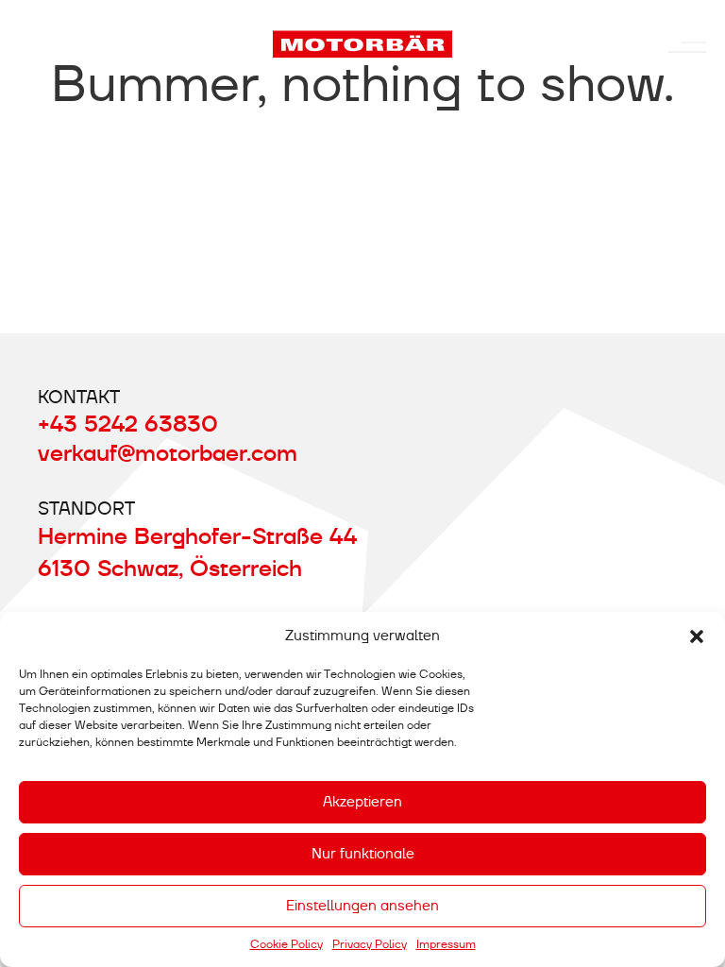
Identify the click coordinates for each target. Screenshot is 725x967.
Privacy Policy (369, 944)
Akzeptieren (362, 801)
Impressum (446, 944)
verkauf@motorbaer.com (167, 452)
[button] (696, 636)
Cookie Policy (286, 944)
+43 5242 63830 (128, 423)
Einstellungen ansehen (362, 905)
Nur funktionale (363, 853)
